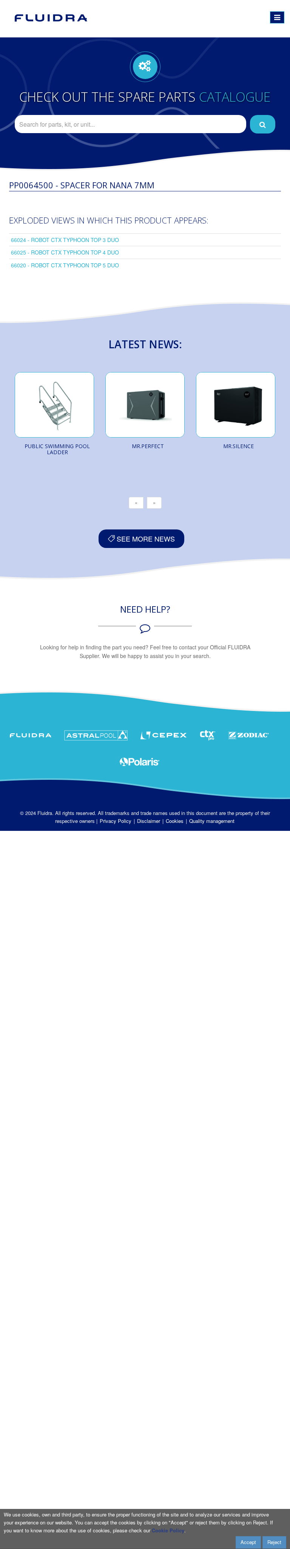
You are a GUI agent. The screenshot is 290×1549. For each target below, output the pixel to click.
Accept (248, 1542)
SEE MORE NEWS (145, 538)
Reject (274, 1542)
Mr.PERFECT (148, 446)
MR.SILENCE (238, 446)
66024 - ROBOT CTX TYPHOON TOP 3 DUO (65, 240)
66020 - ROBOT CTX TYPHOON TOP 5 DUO (65, 265)
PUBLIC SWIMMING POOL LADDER (57, 449)
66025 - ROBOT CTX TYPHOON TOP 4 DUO (65, 252)
